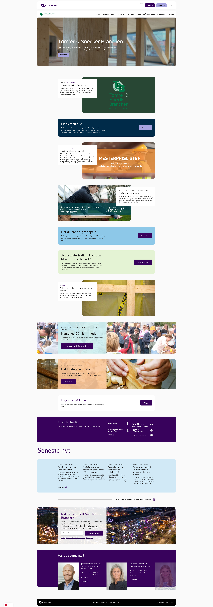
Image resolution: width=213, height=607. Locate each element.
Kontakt (171, 14)
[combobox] (8, 605)
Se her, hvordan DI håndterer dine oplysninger (77, 538)
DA (8, 605)
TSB (66, 464)
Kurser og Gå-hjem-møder (146, 14)
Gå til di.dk (47, 602)
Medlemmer (161, 14)
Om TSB (98, 14)
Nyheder (131, 14)
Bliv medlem (121, 14)
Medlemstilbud (108, 14)
